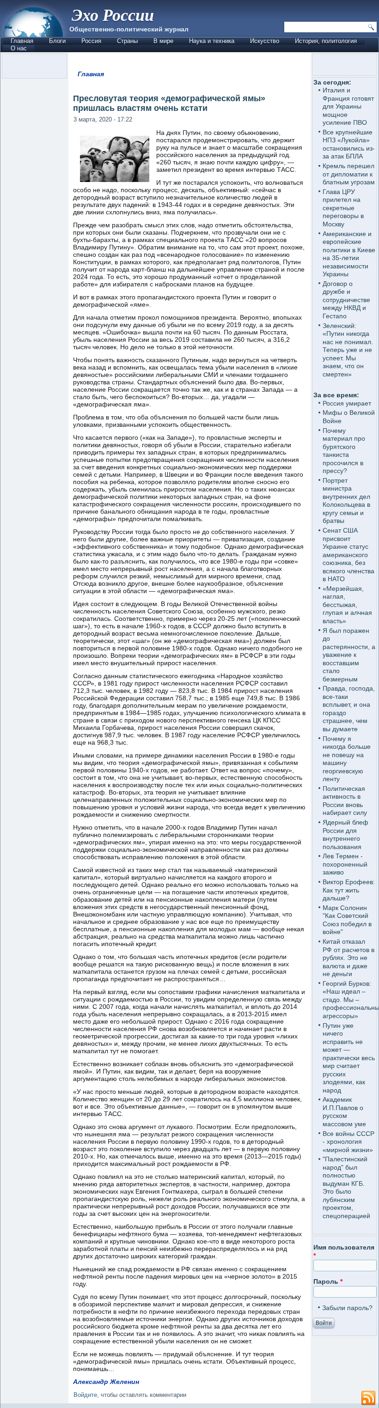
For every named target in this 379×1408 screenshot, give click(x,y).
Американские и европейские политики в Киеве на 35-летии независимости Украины (349, 254)
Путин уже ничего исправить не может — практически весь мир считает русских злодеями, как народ (349, 1058)
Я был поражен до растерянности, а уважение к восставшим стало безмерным (349, 655)
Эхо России (113, 14)
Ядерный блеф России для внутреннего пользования (345, 834)
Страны (127, 40)
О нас (19, 48)
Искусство (264, 40)
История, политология (326, 40)
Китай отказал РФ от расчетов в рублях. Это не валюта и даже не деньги (348, 957)
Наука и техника (211, 40)
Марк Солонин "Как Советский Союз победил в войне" (347, 920)
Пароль (327, 1281)
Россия (91, 40)
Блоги (57, 40)
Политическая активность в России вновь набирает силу (345, 801)
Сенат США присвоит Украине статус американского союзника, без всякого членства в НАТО (348, 555)
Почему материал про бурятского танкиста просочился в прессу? (344, 451)
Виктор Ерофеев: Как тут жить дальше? (349, 890)
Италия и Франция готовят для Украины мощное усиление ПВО (348, 106)
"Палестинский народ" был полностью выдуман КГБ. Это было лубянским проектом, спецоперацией (346, 1187)
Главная (22, 40)
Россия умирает (347, 403)
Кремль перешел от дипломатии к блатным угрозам (349, 174)
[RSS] (368, 1398)
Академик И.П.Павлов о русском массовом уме (344, 1112)
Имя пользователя (343, 1251)
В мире (163, 40)
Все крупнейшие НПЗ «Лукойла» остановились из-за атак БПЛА (349, 144)
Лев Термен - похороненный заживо (345, 864)
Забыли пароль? (347, 1307)
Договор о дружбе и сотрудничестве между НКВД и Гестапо (346, 300)
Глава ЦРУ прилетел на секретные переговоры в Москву (343, 208)
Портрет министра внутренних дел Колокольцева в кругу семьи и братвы (346, 501)
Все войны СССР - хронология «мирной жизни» (348, 1141)
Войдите (85, 1394)
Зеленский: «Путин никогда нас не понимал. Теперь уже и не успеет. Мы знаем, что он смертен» (348, 350)
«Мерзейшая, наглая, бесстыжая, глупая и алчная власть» (347, 605)
